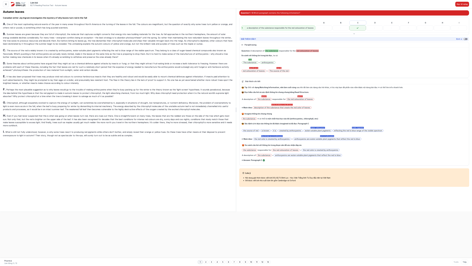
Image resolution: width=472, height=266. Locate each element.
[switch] (466, 39)
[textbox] (118, 79)
